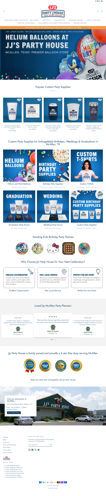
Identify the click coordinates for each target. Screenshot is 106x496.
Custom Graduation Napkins (13, 475)
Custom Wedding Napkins (12, 465)
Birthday (47, 20)
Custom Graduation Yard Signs (13, 477)
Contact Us (6, 442)
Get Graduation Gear (19, 228)
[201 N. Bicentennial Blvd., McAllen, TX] (53, 406)
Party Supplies (93, 20)
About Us (5, 437)
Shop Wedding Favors (53, 228)
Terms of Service (7, 452)
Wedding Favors (76, 20)
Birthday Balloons (19, 187)
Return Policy (6, 447)
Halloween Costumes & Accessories (54, 23)
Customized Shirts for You (87, 187)
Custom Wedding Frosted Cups (13, 467)
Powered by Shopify (53, 488)
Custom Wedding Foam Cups (13, 469)
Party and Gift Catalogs (9, 445)
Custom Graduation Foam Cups (14, 471)
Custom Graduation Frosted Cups (14, 473)
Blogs (4, 439)
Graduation (59, 20)
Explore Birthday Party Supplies (53, 187)
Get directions (14, 412)
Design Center (80, 23)
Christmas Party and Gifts (16, 20)
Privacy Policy (7, 450)
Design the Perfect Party (86, 228)
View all (53, 90)
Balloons (34, 20)
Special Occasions (26, 23)
